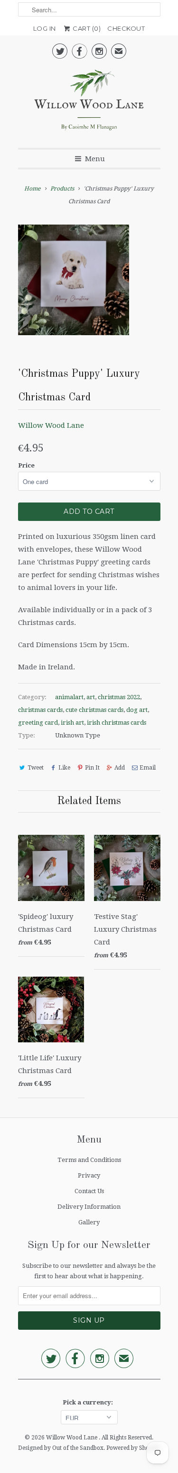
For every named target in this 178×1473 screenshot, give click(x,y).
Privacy (89, 1175)
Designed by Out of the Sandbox (60, 1448)
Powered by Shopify (133, 1448)
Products (62, 188)
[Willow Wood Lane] (89, 102)
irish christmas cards (116, 722)
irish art (72, 722)
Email (148, 767)
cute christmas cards (94, 709)
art (90, 697)
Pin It (92, 767)
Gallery (89, 1222)
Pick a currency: (89, 1402)
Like (64, 767)
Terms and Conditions (89, 1159)
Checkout (126, 28)
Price (26, 465)
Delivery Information (89, 1206)
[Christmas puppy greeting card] (73, 280)
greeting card (38, 722)
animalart (69, 697)
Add (119, 767)
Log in (44, 28)
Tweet (36, 767)
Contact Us (89, 1191)
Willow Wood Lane (51, 425)
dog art (137, 709)
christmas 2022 (119, 697)
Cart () (86, 28)
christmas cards (40, 709)
